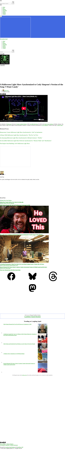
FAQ (4, 42)
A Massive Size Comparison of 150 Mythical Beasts (13, 353)
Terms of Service (10, 443)
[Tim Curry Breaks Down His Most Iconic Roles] (5, 268)
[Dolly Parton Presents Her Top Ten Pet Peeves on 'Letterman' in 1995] (42, 332)
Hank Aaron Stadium (48, 124)
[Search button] (13, 51)
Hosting (4, 43)
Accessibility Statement (4, 445)
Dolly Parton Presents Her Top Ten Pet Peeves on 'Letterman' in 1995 (17, 324)
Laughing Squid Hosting (32, 317)
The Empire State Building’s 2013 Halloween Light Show (15, 143)
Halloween (9, 124)
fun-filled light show (34, 124)
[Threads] (4, 94)
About (4, 41)
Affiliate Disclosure (14, 445)
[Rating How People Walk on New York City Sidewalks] (6, 200)
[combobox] (6, 52)
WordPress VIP (20, 447)
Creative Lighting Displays (21, 124)
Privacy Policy (3, 443)
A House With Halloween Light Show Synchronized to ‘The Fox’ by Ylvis (19, 135)
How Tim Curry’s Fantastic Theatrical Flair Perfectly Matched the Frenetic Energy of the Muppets (21, 234)
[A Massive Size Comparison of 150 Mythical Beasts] (42, 362)
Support (4, 46)
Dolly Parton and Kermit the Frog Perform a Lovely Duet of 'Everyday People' (19, 343)
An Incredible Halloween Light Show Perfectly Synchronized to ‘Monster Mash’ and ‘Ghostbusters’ (26, 140)
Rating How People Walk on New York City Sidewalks (11, 202)
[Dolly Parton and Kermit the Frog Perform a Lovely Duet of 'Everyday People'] (42, 352)
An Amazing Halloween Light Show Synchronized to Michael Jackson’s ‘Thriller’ (21, 138)
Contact (4, 48)
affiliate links (24, 375)
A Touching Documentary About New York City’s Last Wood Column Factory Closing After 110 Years (22, 264)
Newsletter (5, 44)
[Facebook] (1, 94)
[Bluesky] (2, 94)
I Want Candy (60, 125)
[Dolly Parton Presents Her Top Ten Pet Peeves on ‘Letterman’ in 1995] (7, 203)
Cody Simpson (45, 125)
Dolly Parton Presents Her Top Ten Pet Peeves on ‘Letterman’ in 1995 (15, 205)
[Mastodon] (32, 292)
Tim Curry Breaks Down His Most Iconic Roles (10, 270)
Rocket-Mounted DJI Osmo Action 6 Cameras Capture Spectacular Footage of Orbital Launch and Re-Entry (23, 267)
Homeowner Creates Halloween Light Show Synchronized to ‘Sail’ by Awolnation (21, 132)
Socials (4, 45)
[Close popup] (1, 16)
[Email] (5, 94)
